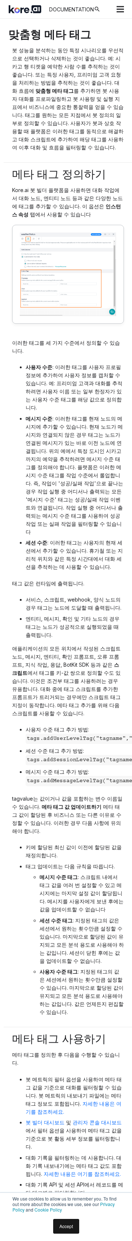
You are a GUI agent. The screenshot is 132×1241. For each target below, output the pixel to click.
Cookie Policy (48, 1209)
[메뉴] (120, 9)
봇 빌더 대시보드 (45, 1122)
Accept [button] (66, 1226)
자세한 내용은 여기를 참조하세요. (82, 1174)
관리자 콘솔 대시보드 (97, 1122)
